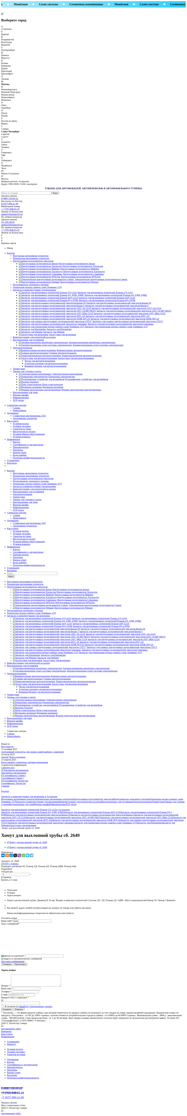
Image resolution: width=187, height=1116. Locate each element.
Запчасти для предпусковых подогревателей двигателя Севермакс (41, 823)
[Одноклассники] (7, 855)
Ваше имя (6, 921)
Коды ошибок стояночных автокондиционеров (24, 762)
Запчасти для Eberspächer (149, 823)
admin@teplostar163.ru (12, 214)
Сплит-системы (43, 4)
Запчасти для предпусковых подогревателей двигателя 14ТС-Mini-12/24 (137, 817)
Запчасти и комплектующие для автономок (34, 290)
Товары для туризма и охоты (27, 371)
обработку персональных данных (35, 1006)
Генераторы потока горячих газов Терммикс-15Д (37, 287)
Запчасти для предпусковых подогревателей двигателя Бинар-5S (38, 815)
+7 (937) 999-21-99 (12, 1097)
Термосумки (19, 368)
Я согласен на (28, 1006)
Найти (10, 576)
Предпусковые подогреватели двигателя (33, 261)
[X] (15, 855)
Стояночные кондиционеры (81, 4)
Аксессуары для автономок (22, 825)
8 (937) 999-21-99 (9, 203)
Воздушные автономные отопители (31, 255)
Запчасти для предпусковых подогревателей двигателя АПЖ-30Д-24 (85, 820)
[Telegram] (31, 855)
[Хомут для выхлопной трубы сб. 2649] (27, 842)
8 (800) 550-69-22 (9, 198)
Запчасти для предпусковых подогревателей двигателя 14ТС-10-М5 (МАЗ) (63, 817)
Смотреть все (7, 767)
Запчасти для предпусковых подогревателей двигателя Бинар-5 (102, 815)
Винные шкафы (21, 395)
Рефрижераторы (21, 397)
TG (3, 222)
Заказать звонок (9, 196)
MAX (12, 222)
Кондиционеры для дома (25, 392)
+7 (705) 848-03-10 (10, 209)
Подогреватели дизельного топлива (31, 284)
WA (7, 222)
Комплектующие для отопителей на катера (34, 337)
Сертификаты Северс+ (12, 778)
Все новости (7, 746)
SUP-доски (18, 400)
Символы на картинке (13, 956)
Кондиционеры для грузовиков (28, 340)
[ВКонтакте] (3, 855)
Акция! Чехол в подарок (13, 757)
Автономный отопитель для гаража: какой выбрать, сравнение (32, 752)
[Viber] (19, 855)
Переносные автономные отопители (31, 258)
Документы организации (13, 773)
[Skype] (27, 855)
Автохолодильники (22, 347)
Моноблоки (16, 4)
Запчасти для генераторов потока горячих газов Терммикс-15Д (105, 823)
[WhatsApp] (23, 855)
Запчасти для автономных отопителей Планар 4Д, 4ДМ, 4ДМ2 (32, 812)
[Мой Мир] (11, 855)
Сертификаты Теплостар (13, 783)
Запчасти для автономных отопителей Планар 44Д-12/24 (92, 812)
